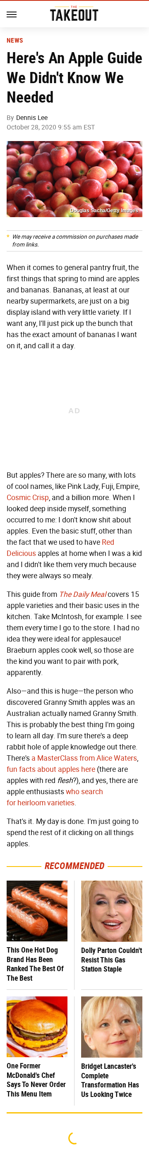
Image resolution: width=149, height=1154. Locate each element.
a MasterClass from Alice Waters (84, 758)
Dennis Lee (32, 118)
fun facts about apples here (51, 769)
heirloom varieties (45, 802)
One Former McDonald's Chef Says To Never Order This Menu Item (36, 1079)
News (15, 40)
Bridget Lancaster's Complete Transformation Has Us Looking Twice (110, 1080)
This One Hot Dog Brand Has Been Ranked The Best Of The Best (35, 964)
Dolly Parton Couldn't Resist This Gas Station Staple (111, 959)
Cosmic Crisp (28, 497)
